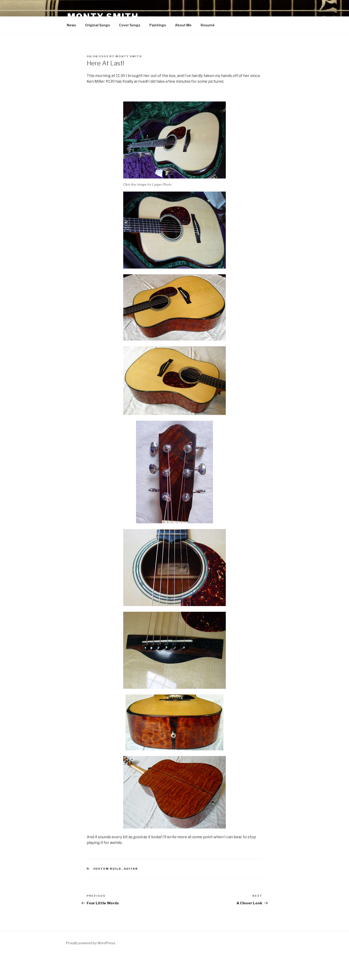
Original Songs (97, 25)
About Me (183, 25)
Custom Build (107, 868)
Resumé (208, 25)
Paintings (157, 25)
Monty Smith (128, 56)
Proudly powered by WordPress (90, 943)
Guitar (131, 868)
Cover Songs (129, 25)
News (71, 25)
